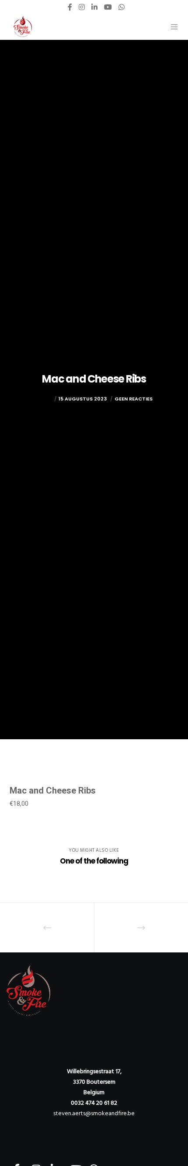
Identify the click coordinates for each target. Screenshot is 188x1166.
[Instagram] (82, 7)
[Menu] (171, 27)
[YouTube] (108, 7)
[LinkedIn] (94, 7)
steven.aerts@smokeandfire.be (94, 1113)
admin (44, 398)
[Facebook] (70, 7)
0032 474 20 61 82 (94, 1103)
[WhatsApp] (121, 7)
